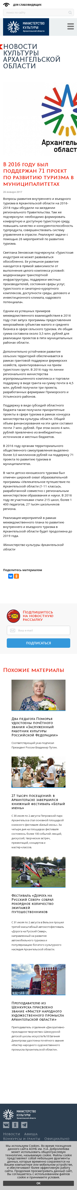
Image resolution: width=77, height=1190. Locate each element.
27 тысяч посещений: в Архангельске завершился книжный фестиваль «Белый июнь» (38, 802)
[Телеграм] (24, 1125)
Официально (56, 1139)
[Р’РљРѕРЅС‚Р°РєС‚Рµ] (10, 576)
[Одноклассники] (15, 1125)
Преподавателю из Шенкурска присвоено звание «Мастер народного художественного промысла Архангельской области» (37, 1011)
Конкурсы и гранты (21, 1139)
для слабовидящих (27, 5)
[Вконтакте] (6, 1125)
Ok (38, 1183)
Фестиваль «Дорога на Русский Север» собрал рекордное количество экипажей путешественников (32, 904)
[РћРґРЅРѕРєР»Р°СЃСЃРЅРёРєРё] (16, 576)
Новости (11, 1134)
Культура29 (26, 27)
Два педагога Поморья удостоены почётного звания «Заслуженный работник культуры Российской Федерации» (34, 727)
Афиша (31, 1134)
